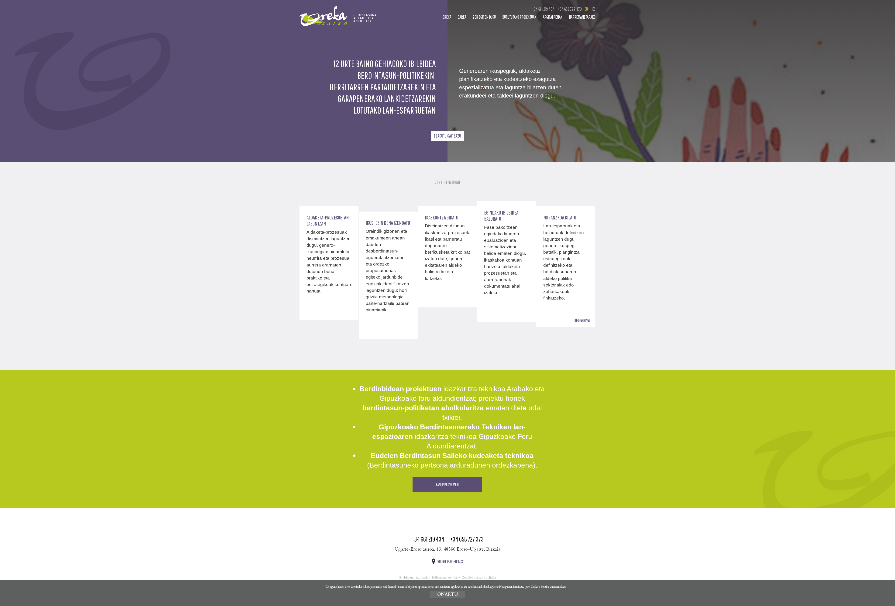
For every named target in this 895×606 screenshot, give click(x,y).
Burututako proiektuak (519, 17)
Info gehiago (583, 320)
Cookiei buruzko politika (478, 577)
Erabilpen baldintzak (413, 577)
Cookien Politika (540, 587)
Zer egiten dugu (484, 17)
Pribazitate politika (445, 577)
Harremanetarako (582, 17)
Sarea (462, 17)
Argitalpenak (552, 17)
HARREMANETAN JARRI (447, 484)
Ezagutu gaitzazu (447, 135)
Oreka (447, 17)
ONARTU (447, 594)
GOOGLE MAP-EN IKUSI (450, 561)
